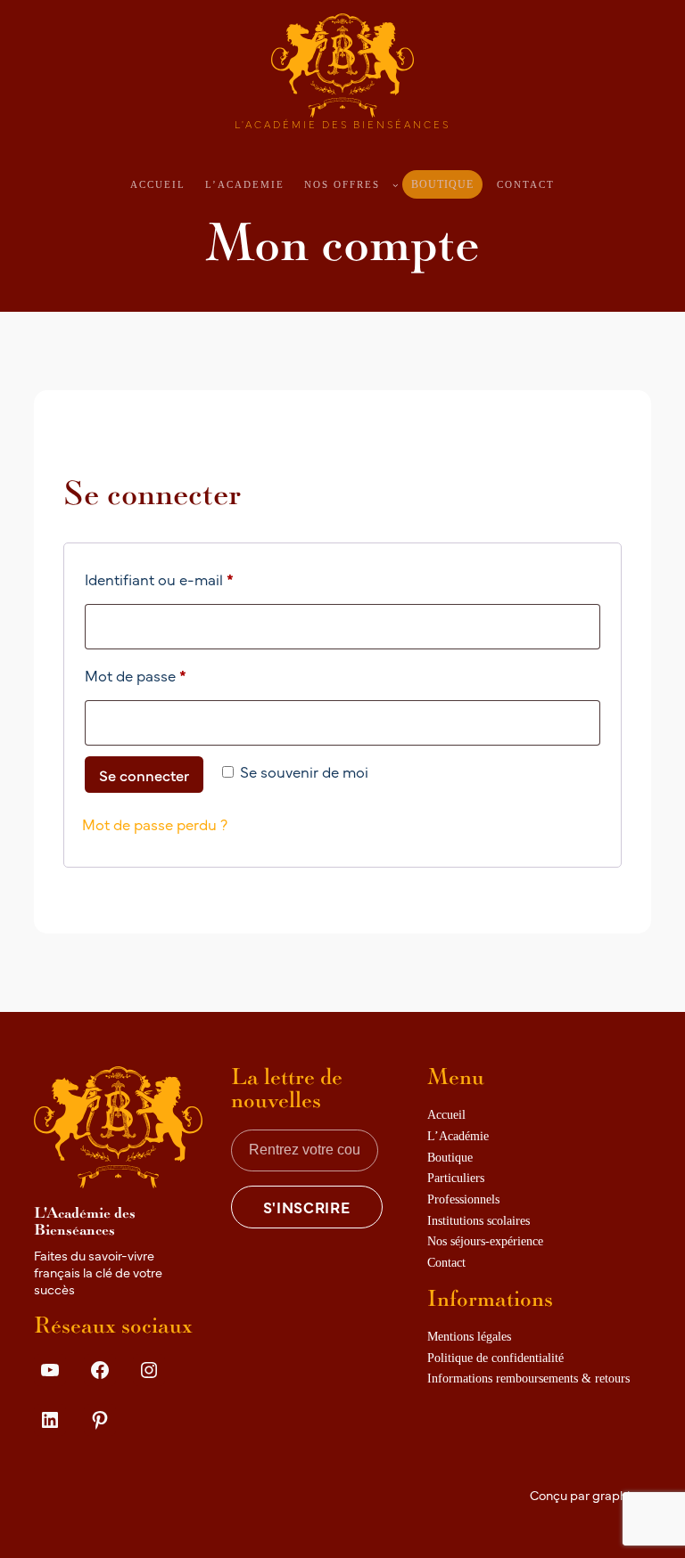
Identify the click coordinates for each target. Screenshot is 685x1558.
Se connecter (144, 774)
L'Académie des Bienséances (342, 124)
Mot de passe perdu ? (154, 823)
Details (65, 1461)
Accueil (158, 184)
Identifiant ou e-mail (197, 578)
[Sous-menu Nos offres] (395, 185)
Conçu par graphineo (590, 1495)
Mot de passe (173, 674)
